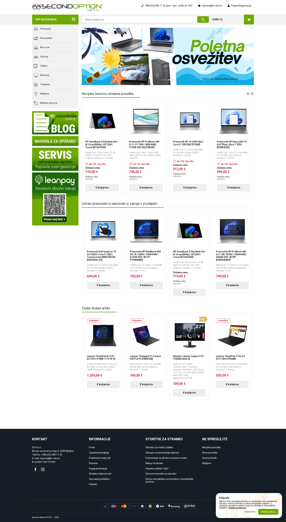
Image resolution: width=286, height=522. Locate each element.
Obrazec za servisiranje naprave (162, 452)
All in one (44, 47)
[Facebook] (35, 469)
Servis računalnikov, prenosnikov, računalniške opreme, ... (169, 480)
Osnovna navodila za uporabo (160, 473)
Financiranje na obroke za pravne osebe (166, 458)
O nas (92, 447)
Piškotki (93, 484)
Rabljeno (44, 93)
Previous (86, 56)
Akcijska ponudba (211, 447)
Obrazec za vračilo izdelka (159, 447)
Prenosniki (45, 28)
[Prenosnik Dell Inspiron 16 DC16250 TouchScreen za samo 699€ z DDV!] (168, 56)
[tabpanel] (168, 56)
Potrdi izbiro (268, 511)
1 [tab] (163, 81)
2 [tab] (170, 81)
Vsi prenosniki (209, 458)
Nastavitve (250, 511)
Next (245, 56)
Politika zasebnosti (237, 508)
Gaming (44, 56)
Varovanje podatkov (99, 479)
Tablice (44, 66)
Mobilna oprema (48, 103)
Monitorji (44, 75)
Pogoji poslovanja (98, 468)
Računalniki (46, 38)
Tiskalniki (45, 84)
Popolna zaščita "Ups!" (157, 468)
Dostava (93, 463)
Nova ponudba (209, 452)
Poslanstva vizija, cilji (99, 458)
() (217, 19)
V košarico (102, 187)
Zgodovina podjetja (99, 452)
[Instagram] (42, 469)
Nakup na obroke (154, 463)
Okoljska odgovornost (100, 473)
